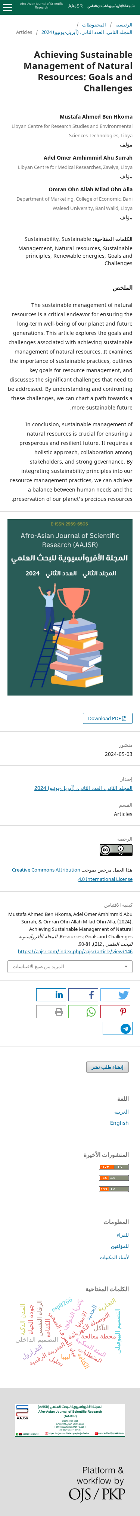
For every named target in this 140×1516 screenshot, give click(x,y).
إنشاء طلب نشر (107, 1067)
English (119, 1122)
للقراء (123, 1234)
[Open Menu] (7, 7)
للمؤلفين (120, 1246)
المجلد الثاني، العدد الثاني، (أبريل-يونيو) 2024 (87, 32)
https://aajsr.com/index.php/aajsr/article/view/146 (75, 951)
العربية (121, 1111)
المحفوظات (94, 24)
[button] (115, 994)
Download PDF (105, 718)
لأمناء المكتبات (114, 1257)
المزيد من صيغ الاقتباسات (38, 966)
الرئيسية (124, 24)
